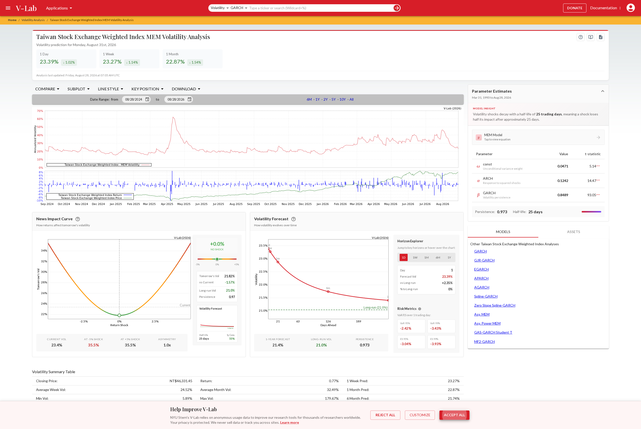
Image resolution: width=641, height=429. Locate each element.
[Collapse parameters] (603, 91)
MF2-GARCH (484, 341)
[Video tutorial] (591, 37)
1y (449, 257)
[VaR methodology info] (419, 309)
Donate (574, 8)
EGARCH (481, 269)
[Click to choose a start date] (147, 99)
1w (415, 257)
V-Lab (26, 8)
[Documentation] (601, 37)
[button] (538, 137)
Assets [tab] (573, 232)
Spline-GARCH (486, 296)
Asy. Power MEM (487, 323)
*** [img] (598, 166)
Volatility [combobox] (218, 8)
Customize (420, 415)
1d (403, 257)
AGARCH (481, 287)
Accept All (454, 415)
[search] (397, 8)
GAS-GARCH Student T (493, 332)
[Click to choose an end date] (190, 99)
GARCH (480, 251)
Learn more (289, 422)
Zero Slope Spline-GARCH (494, 305)
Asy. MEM (482, 314)
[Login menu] (630, 8)
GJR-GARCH (484, 260)
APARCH (481, 278)
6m (438, 257)
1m (426, 257)
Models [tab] (503, 232)
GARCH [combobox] (237, 8)
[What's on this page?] (581, 37)
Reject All (385, 415)
